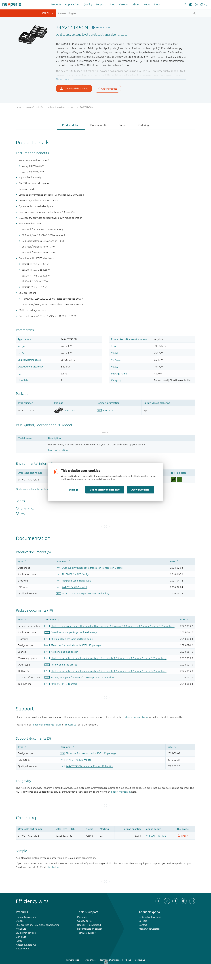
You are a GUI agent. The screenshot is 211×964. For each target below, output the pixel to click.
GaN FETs (21, 936)
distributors (53, 867)
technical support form (135, 717)
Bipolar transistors (26, 916)
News (146, 4)
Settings (73, 489)
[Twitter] (158, 901)
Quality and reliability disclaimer (33, 489)
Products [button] (56, 4)
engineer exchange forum (47, 724)
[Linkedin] (167, 901)
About (136, 4)
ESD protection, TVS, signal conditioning (37, 924)
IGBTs (19, 940)
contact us (70, 724)
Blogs (157, 4)
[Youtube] (192, 901)
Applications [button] (72, 4)
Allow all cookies (140, 489)
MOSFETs (21, 928)
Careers (124, 4)
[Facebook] (175, 901)
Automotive (22, 948)
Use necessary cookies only (105, 489)
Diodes (19, 920)
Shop (112, 4)
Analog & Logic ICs (26, 944)
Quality (88, 4)
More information (58, 450)
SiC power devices (26, 932)
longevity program (120, 791)
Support (101, 4)
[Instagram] (184, 901)
